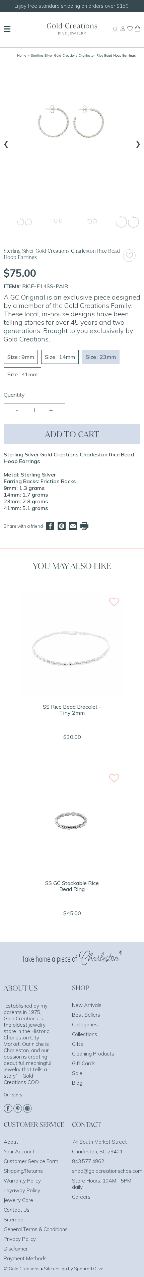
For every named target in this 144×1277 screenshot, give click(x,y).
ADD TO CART (72, 434)
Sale (77, 1073)
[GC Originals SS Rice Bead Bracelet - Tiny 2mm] (72, 693)
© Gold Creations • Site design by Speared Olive (53, 1268)
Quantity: (14, 394)
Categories (85, 1024)
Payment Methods (25, 1258)
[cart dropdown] (137, 29)
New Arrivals (86, 1005)
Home (21, 55)
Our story (13, 1094)
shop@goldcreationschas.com (107, 1171)
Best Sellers (86, 1015)
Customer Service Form (31, 1161)
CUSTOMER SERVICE (34, 1125)
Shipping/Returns (23, 1171)
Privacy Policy (20, 1239)
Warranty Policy (22, 1180)
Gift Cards (83, 1063)
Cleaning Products (93, 1053)
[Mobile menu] (7, 29)
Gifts (77, 1044)
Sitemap (13, 1219)
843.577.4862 (88, 1161)
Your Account (19, 1151)
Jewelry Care (18, 1200)
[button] (25, 223)
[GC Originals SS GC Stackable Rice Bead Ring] (72, 870)
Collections (84, 1034)
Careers (81, 1197)
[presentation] (6, 142)
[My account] (123, 31)
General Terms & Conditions (36, 1229)
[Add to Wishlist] (131, 255)
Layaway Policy (22, 1190)
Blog (77, 1083)
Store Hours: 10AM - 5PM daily (101, 1183)
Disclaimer (16, 1249)
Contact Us (16, 1210)
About (11, 1142)
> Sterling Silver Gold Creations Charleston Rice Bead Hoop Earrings (81, 55)
